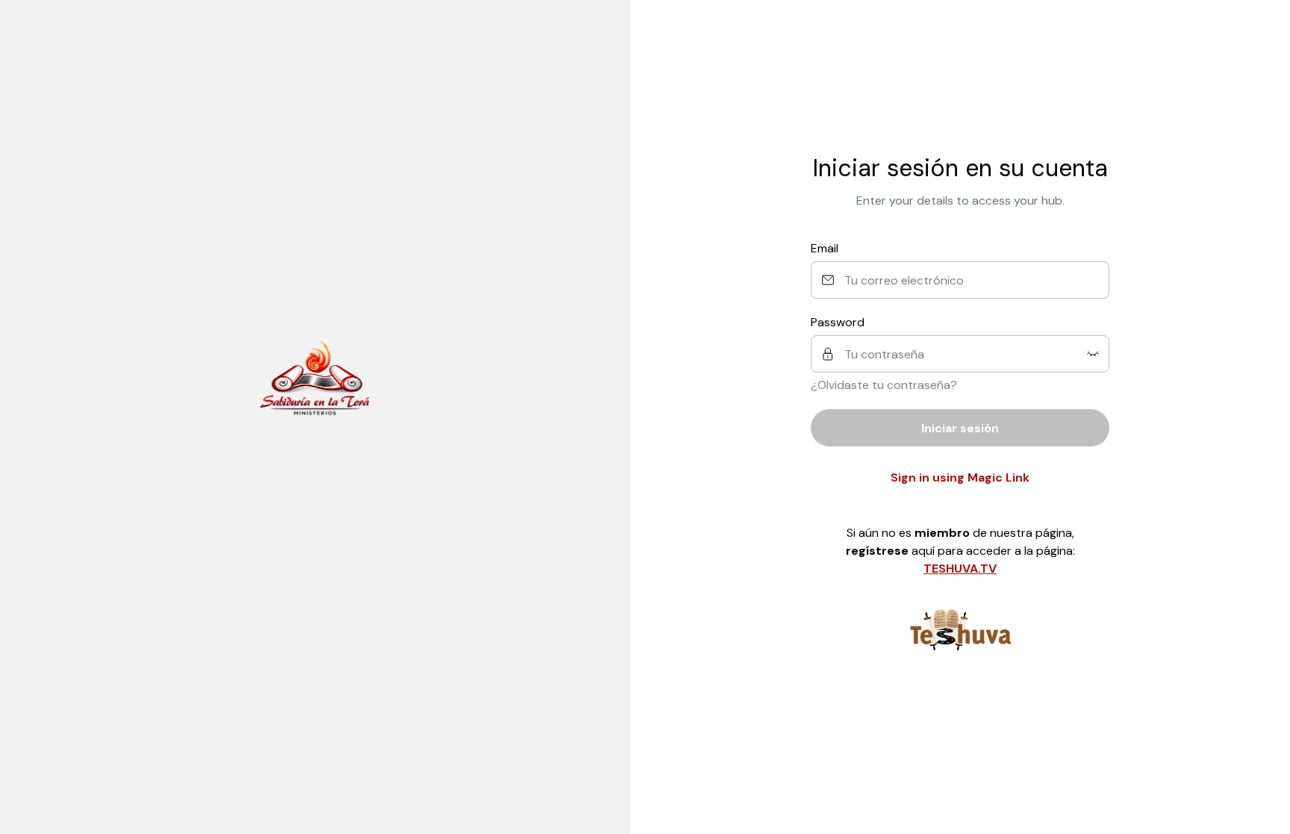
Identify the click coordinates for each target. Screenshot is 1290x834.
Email (824, 248)
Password (837, 322)
